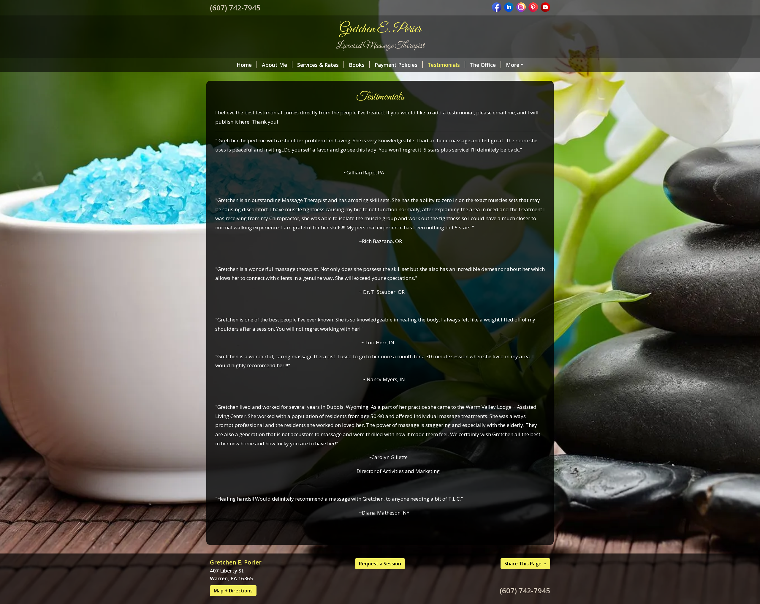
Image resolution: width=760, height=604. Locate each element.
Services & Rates (318, 64)
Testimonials (444, 64)
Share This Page (523, 563)
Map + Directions (233, 590)
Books (357, 64)
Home (244, 64)
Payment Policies (396, 64)
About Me (274, 64)
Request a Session (380, 563)
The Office (483, 64)
